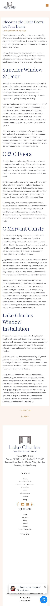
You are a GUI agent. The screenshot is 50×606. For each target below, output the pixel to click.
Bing (25, 500)
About (25, 523)
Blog (25, 520)
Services (25, 517)
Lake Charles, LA (25, 529)
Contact (25, 526)
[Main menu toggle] (47, 5)
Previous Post (25, 410)
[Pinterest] (27, 504)
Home (25, 514)
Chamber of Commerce (25, 484)
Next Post (25, 416)
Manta (25, 478)
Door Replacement (11, 31)
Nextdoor (25, 487)
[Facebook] (17, 504)
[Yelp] (32, 504)
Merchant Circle (25, 481)
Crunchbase (25, 493)
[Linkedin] (22, 504)
